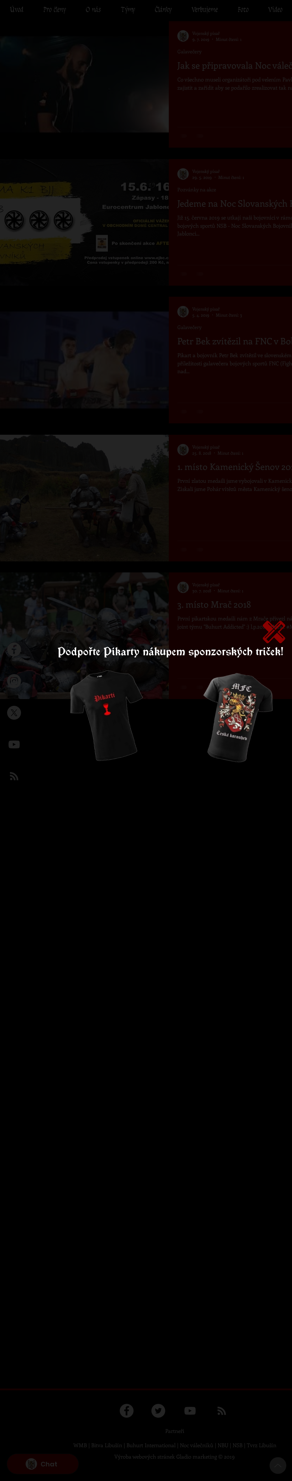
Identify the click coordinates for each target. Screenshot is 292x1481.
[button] (274, 632)
